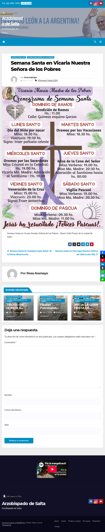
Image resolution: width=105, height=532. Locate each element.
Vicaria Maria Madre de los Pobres (41, 57)
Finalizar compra (74, 521)
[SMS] (102, 279)
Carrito (63, 521)
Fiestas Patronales (14, 297)
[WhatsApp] (102, 272)
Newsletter (96, 521)
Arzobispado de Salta (23, 503)
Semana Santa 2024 (18, 57)
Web (6, 425)
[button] (95, 42)
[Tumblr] (102, 268)
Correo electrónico (12, 410)
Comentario (10, 342)
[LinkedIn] (102, 264)
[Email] (102, 275)
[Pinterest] (102, 260)
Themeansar (6, 525)
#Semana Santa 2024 (48, 80)
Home (56, 521)
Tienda (56, 527)
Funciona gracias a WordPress (13, 523)
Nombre (8, 395)
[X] (102, 256)
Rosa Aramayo (30, 77)
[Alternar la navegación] (100, 42)
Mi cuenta (86, 521)
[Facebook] (102, 253)
